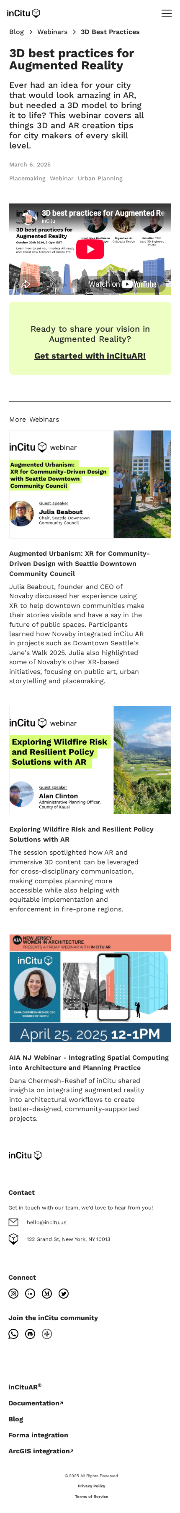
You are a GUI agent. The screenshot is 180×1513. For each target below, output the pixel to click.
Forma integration (38, 1435)
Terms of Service (91, 1496)
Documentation (33, 1403)
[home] (23, 13)
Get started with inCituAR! (90, 356)
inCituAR (24, 1387)
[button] (165, 13)
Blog (15, 1419)
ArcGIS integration (39, 1451)
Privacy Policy (91, 1486)
